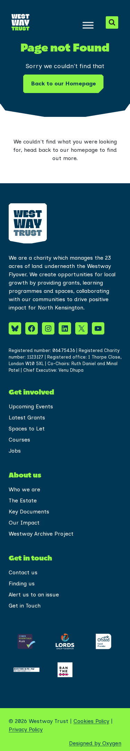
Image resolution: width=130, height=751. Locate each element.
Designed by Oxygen (95, 743)
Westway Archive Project (41, 533)
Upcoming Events (31, 406)
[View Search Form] (112, 22)
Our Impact (24, 522)
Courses (19, 439)
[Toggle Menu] (88, 25)
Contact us (23, 572)
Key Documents (29, 511)
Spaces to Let (27, 428)
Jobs (15, 450)
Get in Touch (25, 605)
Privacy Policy (26, 729)
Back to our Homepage (63, 83)
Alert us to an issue (34, 594)
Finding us (22, 583)
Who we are (24, 489)
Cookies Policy (91, 721)
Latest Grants (27, 417)
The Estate (23, 500)
